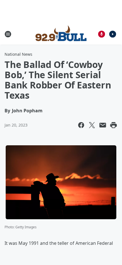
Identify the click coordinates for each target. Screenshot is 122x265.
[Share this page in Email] (103, 125)
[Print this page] (113, 125)
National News (18, 54)
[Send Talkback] (101, 34)
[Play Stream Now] (112, 34)
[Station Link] (61, 34)
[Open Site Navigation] (8, 34)
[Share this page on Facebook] (81, 125)
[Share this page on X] (92, 125)
